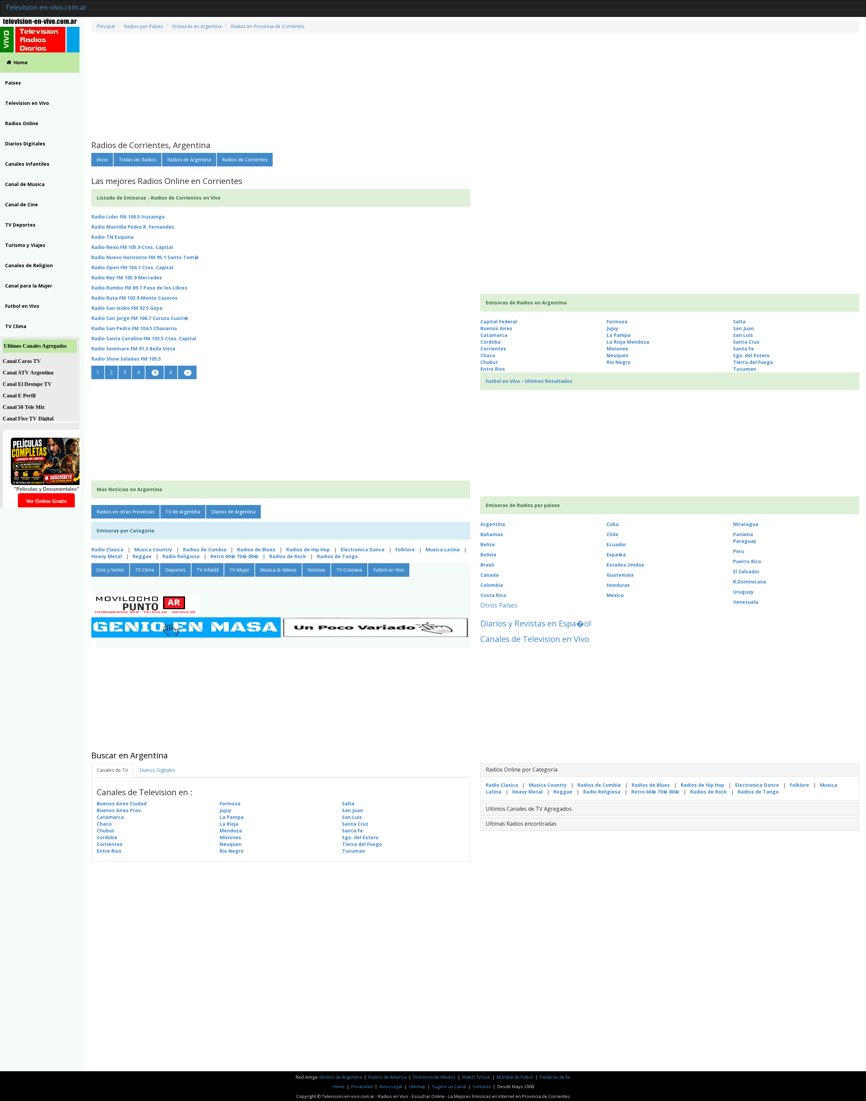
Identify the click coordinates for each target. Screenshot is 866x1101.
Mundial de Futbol (515, 1077)
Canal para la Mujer (28, 285)
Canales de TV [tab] (112, 770)
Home (21, 62)
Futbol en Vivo (22, 306)
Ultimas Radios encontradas (521, 823)
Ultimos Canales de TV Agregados (529, 808)
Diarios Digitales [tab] (157, 770)
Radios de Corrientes (245, 159)
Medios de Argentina (341, 1077)
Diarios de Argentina (233, 511)
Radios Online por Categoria (521, 769)
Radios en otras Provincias (125, 511)
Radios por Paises (142, 26)
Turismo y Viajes (25, 245)
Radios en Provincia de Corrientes (266, 26)
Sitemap (417, 1086)
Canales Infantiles (27, 164)
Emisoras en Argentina (196, 26)
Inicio (102, 159)
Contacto (482, 1086)
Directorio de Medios (435, 1077)
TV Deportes (20, 225)
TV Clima (15, 326)
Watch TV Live (476, 1077)
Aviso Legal (390, 1086)
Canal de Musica (25, 184)
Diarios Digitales (25, 143)
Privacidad (362, 1086)
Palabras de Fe (555, 1077)
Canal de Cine (21, 204)
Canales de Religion (29, 265)
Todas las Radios (137, 159)
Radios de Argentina (189, 159)
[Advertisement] (294, 86)
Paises (13, 82)
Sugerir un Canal (449, 1086)
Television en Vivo (27, 103)
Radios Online (21, 123)
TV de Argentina (182, 511)
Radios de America (388, 1077)
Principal (105, 26)
